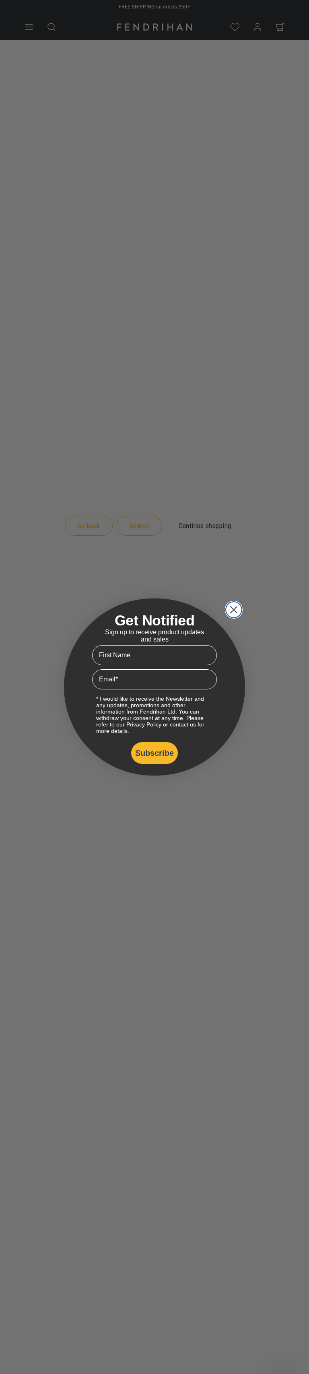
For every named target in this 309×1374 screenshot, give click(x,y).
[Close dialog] (234, 610)
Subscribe (154, 753)
